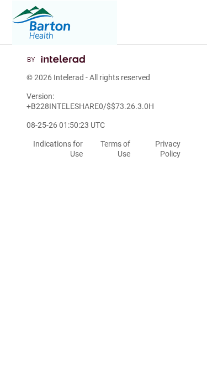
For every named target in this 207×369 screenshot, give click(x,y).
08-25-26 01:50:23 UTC (65, 125)
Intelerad (69, 77)
